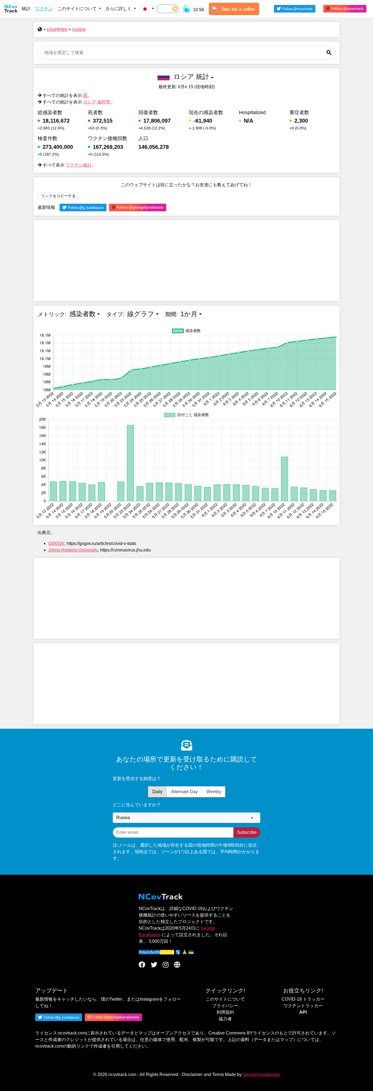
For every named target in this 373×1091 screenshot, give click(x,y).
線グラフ (140, 314)
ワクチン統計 (79, 165)
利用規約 (225, 1012)
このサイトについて (225, 999)
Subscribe (247, 832)
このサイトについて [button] (77, 8)
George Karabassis (261, 1074)
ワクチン (44, 8)
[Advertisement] (186, 260)
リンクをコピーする (58, 196)
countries (57, 29)
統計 (26, 8)
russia (78, 29)
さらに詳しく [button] (119, 8)
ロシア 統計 (191, 76)
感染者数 (82, 314)
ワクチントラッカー (303, 1005)
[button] (147, 8)
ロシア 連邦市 (97, 102)
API (303, 1012)
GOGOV (56, 543)
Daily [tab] (157, 791)
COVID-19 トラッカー (303, 999)
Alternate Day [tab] (184, 791)
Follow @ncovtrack (346, 8)
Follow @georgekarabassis (139, 207)
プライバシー (225, 1005)
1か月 (188, 314)
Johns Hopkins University (73, 550)
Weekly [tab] (213, 791)
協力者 (225, 1018)
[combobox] (186, 818)
